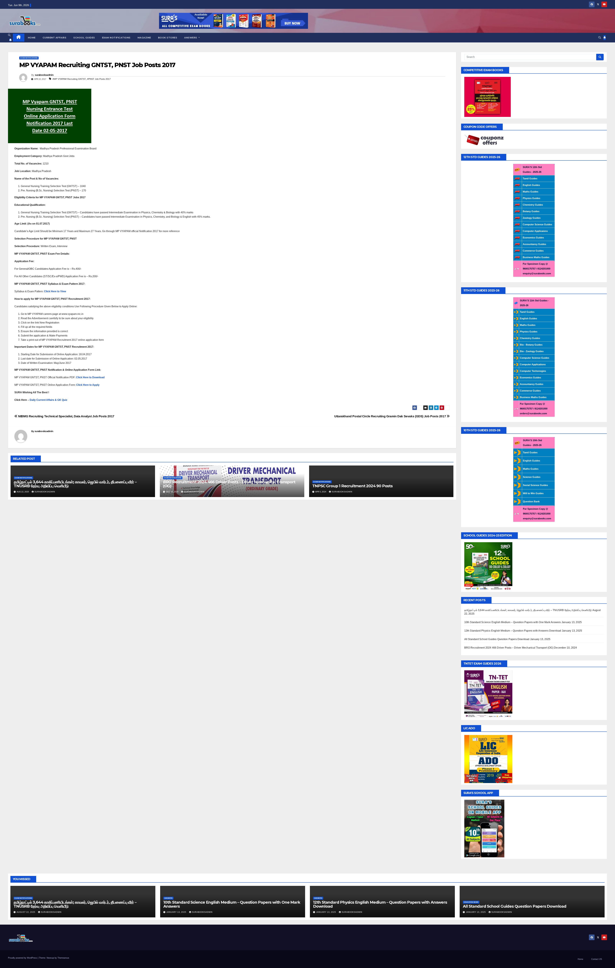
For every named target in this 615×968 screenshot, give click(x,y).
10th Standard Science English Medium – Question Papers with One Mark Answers (512, 622)
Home (32, 37)
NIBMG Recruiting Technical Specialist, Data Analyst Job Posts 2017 (65, 416)
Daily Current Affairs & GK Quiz (48, 400)
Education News (471, 902)
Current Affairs (54, 37)
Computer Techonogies (533, 371)
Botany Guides (531, 211)
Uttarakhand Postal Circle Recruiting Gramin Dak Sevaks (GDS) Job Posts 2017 (390, 416)
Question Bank (531, 501)
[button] (9, 35)
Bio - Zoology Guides (532, 351)
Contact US (596, 959)
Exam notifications (116, 37)
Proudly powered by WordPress (23, 958)
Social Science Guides (535, 485)
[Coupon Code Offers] (485, 140)
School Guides (84, 37)
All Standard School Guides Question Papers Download (496, 639)
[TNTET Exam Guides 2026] (488, 694)
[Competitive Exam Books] (487, 96)
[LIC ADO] (488, 758)
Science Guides (531, 477)
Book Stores (167, 37)
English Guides (531, 185)
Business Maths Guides (536, 257)
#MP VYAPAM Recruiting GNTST (69, 79)
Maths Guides (530, 191)
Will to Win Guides (533, 493)
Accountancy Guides (534, 244)
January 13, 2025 (176, 912)
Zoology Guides (532, 217)
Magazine (144, 37)
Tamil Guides (530, 178)
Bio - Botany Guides (531, 344)
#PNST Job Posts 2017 (99, 79)
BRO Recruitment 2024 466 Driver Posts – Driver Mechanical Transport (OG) (229, 484)
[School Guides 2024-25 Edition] (488, 566)
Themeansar (63, 958)
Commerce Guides (533, 250)
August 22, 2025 (26, 912)
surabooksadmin (44, 75)
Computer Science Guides (537, 224)
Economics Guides (533, 237)
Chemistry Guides (533, 204)
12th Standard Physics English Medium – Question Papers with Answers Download (512, 630)
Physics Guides (531, 198)
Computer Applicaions (535, 231)
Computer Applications (533, 364)
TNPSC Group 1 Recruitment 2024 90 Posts (352, 486)
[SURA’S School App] (484, 828)
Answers (191, 37)
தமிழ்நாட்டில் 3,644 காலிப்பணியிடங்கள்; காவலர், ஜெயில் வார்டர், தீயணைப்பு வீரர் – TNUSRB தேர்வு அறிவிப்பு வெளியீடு (75, 484)
